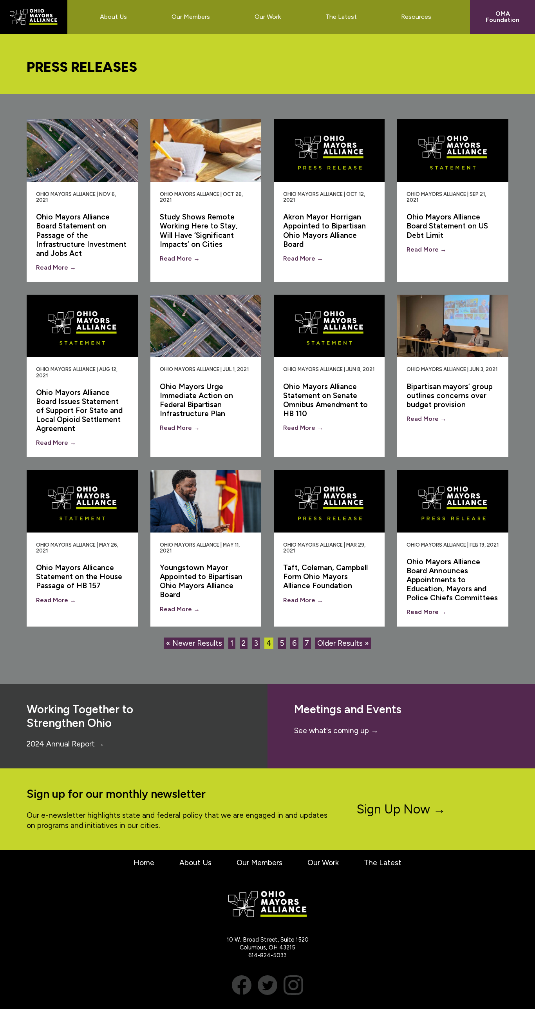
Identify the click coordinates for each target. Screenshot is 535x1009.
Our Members (259, 862)
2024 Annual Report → (65, 743)
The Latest (382, 862)
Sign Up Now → (401, 809)
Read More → (56, 267)
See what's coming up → (336, 730)
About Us (195, 862)
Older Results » (343, 643)
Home (144, 862)
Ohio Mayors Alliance (33, 17)
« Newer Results (194, 643)
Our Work (323, 862)
